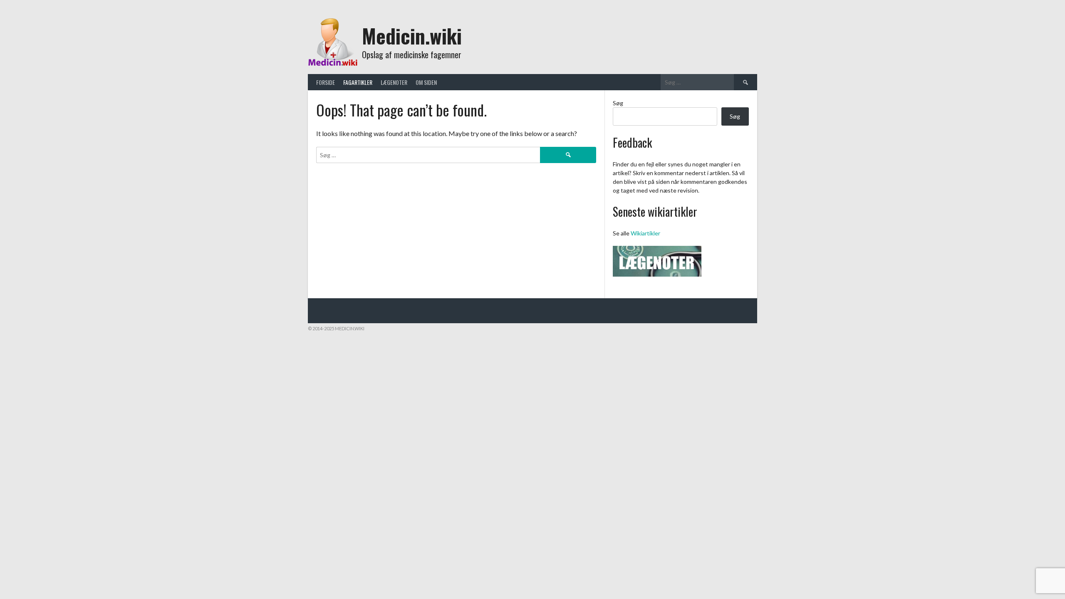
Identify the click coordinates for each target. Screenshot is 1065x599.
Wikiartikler (645, 233)
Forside (325, 82)
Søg (618, 102)
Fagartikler (357, 82)
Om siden (426, 82)
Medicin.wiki (412, 35)
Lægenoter (394, 82)
